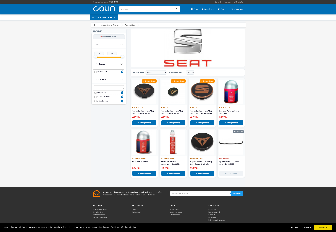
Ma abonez (237, 193)
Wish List (211, 215)
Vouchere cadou (176, 212)
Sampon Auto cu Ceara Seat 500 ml (229, 112)
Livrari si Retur (98, 212)
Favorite (224, 9)
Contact (218, 2)
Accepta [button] (323, 227)
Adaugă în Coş (145, 123)
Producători (174, 209)
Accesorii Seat (130, 25)
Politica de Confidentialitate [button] (123, 227)
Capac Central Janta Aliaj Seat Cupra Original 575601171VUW (201, 162)
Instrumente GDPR (100, 209)
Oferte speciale (175, 215)
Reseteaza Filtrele (110, 37)
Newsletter (212, 217)
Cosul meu (238, 9)
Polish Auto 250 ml (140, 161)
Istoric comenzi (214, 212)
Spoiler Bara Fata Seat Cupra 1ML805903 (229, 162)
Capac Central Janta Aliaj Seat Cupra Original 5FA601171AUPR (172, 112)
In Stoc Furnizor (102, 101)
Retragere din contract (216, 220)
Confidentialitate (99, 215)
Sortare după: (138, 72)
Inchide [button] (294, 227)
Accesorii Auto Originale (110, 25)
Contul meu (209, 9)
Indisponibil (101, 92)
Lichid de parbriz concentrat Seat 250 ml (171, 162)
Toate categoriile (104, 17)
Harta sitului (136, 212)
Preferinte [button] (307, 227)
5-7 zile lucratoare (103, 97)
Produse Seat (102, 72)
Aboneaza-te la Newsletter (233, 2)
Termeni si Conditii (100, 217)
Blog (195, 9)
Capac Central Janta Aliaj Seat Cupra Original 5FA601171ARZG (143, 112)
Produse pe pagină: (177, 72)
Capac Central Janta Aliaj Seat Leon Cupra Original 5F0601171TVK (201, 112)
